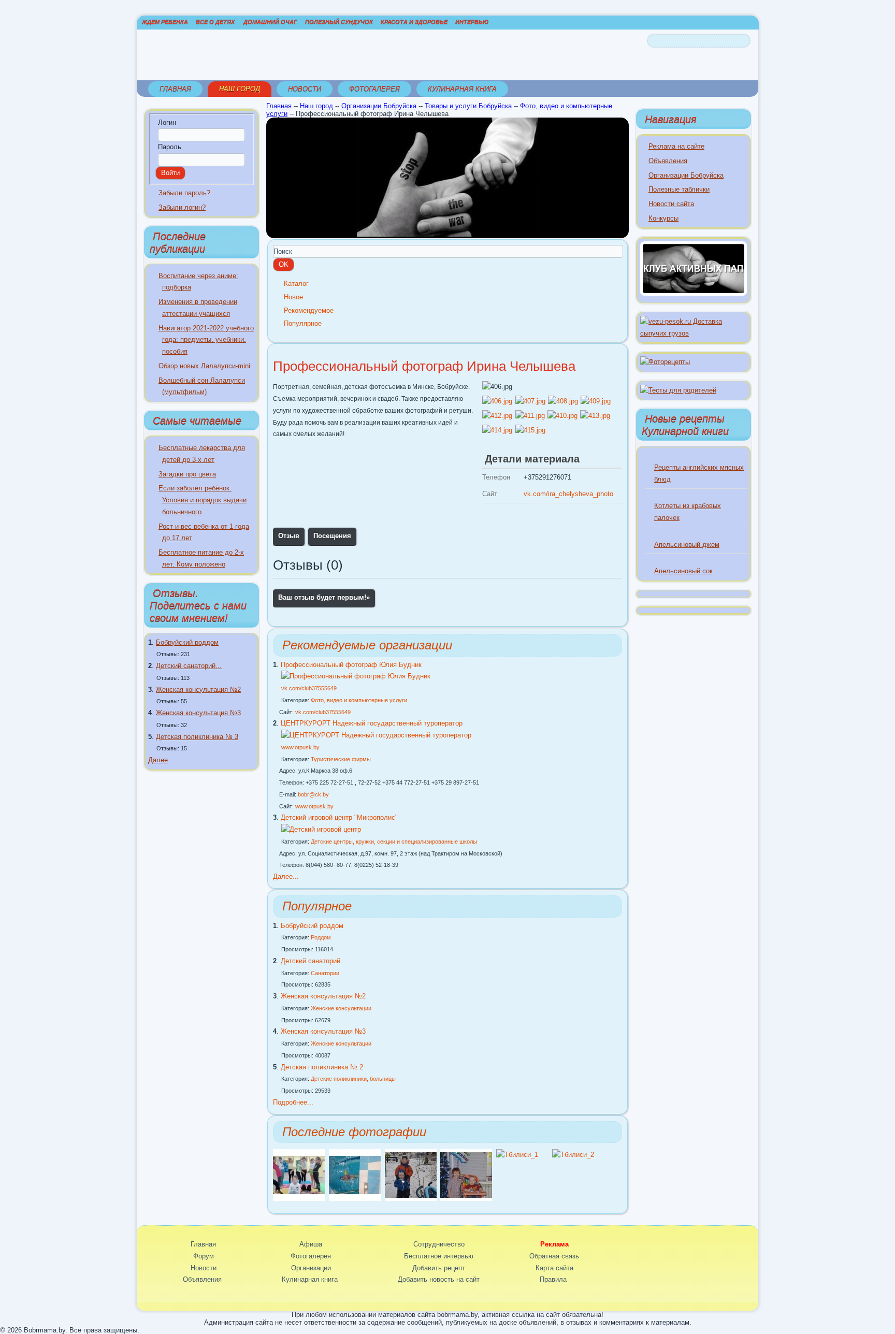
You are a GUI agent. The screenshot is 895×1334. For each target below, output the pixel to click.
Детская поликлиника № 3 (197, 737)
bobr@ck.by (313, 794)
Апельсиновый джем (686, 544)
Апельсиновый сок (683, 571)
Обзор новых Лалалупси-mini (204, 366)
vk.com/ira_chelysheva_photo (568, 494)
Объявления (667, 161)
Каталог (296, 283)
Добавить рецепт (438, 1268)
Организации (311, 1268)
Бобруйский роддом (187, 642)
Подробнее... (293, 1102)
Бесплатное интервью (438, 1256)
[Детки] (411, 1198)
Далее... (286, 876)
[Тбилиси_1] (517, 1154)
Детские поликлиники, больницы (353, 1079)
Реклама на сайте (676, 146)
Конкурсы (663, 218)
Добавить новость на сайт (439, 1279)
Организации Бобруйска (378, 106)
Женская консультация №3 (198, 713)
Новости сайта (671, 204)
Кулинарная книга (462, 89)
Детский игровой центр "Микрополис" (339, 817)
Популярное (303, 323)
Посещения (332, 536)
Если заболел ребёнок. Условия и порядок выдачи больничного (202, 500)
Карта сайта (554, 1268)
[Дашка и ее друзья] (299, 1198)
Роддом (321, 937)
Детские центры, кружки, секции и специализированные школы (394, 841)
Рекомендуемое (309, 310)
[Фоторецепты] (665, 362)
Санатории (325, 973)
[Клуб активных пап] (693, 293)
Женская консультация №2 (198, 689)
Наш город (239, 89)
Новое (293, 297)
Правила (553, 1279)
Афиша (310, 1244)
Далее (158, 760)
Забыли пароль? (184, 193)
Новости (304, 89)
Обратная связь (554, 1256)
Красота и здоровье (414, 22)
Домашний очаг (270, 22)
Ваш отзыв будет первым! (324, 597)
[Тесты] (678, 390)
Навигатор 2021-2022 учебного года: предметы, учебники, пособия (206, 340)
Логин (167, 122)
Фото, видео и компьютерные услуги (359, 700)
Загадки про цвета (187, 474)
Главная (175, 89)
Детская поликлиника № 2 (322, 1067)
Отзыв (288, 536)
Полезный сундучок (339, 22)
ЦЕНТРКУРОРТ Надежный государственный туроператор (372, 723)
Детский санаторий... (189, 666)
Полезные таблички (679, 189)
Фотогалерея (374, 89)
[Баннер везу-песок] (693, 333)
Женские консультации (341, 1008)
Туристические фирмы (341, 759)
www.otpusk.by (300, 747)
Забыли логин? (182, 207)
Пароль (169, 147)
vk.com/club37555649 (309, 688)
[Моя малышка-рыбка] (355, 1198)
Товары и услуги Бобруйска (468, 106)
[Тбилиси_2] (573, 1154)
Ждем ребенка (165, 22)
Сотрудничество (439, 1244)
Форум (203, 1256)
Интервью (471, 22)
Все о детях (215, 22)
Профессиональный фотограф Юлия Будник (351, 665)
